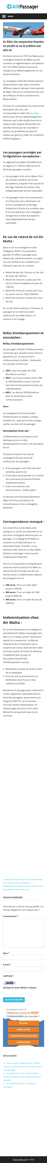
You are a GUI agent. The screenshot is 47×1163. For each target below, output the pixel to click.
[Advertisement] (23, 1123)
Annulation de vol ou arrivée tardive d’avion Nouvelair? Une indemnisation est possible (22, 1076)
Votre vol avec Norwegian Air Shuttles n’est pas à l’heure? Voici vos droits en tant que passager (22, 1066)
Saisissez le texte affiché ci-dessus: (20, 987)
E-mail (7, 964)
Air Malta (35, 113)
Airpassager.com (20, 1159)
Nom (6, 953)
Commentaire (10, 916)
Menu (10, 16)
